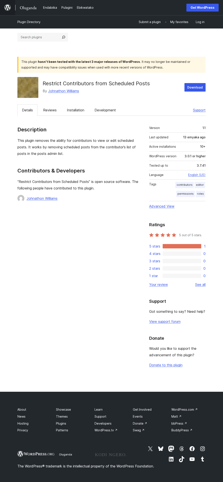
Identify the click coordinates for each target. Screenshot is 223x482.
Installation (75, 110)
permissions (185, 193)
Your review (158, 284)
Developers (103, 423)
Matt (176, 416)
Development (105, 110)
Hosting (23, 423)
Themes (62, 416)
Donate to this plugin (165, 365)
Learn (99, 409)
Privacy (22, 430)
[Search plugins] (63, 37)
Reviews (50, 110)
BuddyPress (182, 430)
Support (199, 110)
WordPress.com (184, 409)
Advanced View (161, 206)
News (21, 416)
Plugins (61, 423)
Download (195, 87)
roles (200, 193)
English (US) (197, 175)
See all (200, 284)
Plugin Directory (29, 22)
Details (27, 110)
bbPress (179, 423)
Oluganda (65, 454)
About (21, 409)
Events (138, 416)
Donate (140, 423)
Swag (139, 430)
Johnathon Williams (63, 91)
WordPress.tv (106, 430)
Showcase (63, 409)
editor (200, 184)
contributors (185, 184)
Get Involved (142, 409)
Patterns (62, 430)
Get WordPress (203, 7)
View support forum (165, 321)
